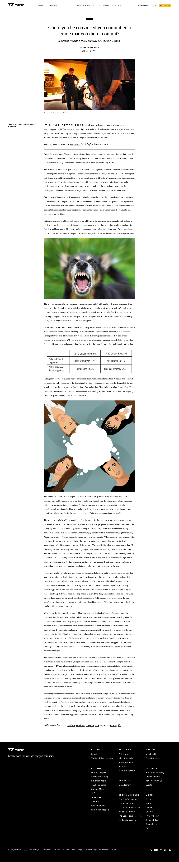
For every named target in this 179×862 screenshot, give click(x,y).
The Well (95, 801)
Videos (85, 5)
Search (40, 5)
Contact (149, 811)
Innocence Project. (79, 670)
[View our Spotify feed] (170, 850)
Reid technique (50, 674)
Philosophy (124, 754)
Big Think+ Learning (155, 772)
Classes (105, 5)
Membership (165, 5)
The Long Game (98, 785)
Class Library (125, 785)
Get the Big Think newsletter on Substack (21, 125)
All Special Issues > (127, 820)
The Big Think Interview (102, 758)
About (148, 803)
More (120, 5)
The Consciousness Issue (130, 816)
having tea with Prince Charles (57, 634)
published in (75, 144)
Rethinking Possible (100, 810)
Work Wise (96, 797)
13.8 (93, 793)
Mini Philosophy (98, 772)
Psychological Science (91, 144)
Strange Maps (97, 789)
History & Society (127, 770)
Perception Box (98, 805)
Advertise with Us (154, 781)
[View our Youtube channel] (156, 850)
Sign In (154, 5)
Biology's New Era (127, 811)
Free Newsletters (153, 758)
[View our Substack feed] (165, 850)
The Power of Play (127, 803)
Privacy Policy (152, 816)
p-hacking (109, 581)
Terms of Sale (152, 820)
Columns (95, 5)
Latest (78, 5)
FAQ (147, 828)
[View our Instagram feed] (161, 850)
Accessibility (151, 824)
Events (149, 785)
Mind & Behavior (126, 758)
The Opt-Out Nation (128, 799)
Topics (52, 5)
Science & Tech (126, 762)
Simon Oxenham (90, 47)
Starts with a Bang (99, 776)
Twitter (97, 585)
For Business (143, 5)
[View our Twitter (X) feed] (150, 850)
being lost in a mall (113, 630)
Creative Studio (153, 776)
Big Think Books (98, 781)
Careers (149, 807)
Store (113, 5)
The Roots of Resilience (129, 807)
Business (123, 766)
